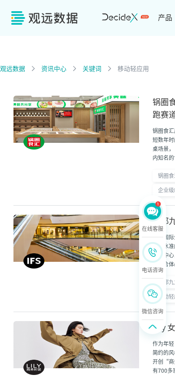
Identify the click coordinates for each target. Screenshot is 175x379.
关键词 (92, 69)
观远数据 (12, 69)
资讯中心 (53, 69)
